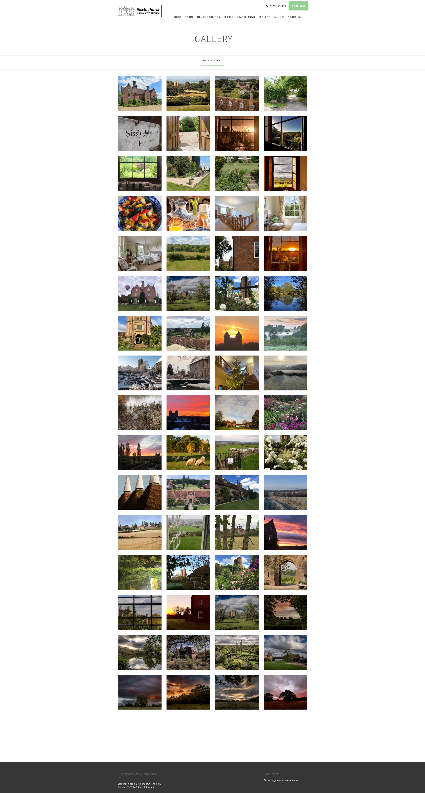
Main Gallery (212, 60)
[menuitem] (178, 17)
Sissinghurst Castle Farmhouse (283, 780)
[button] (306, 17)
